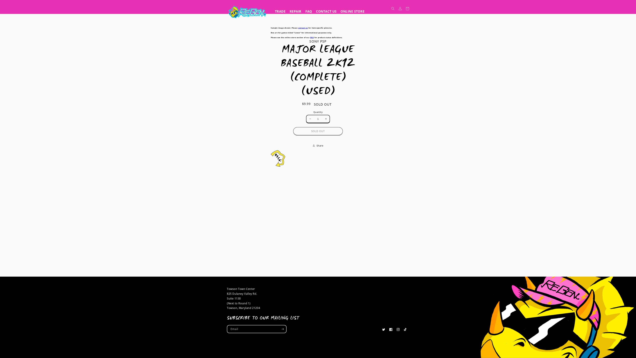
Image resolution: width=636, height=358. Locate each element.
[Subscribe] (282, 329)
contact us (303, 28)
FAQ (312, 37)
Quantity (318, 112)
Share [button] (320, 145)
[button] (393, 8)
